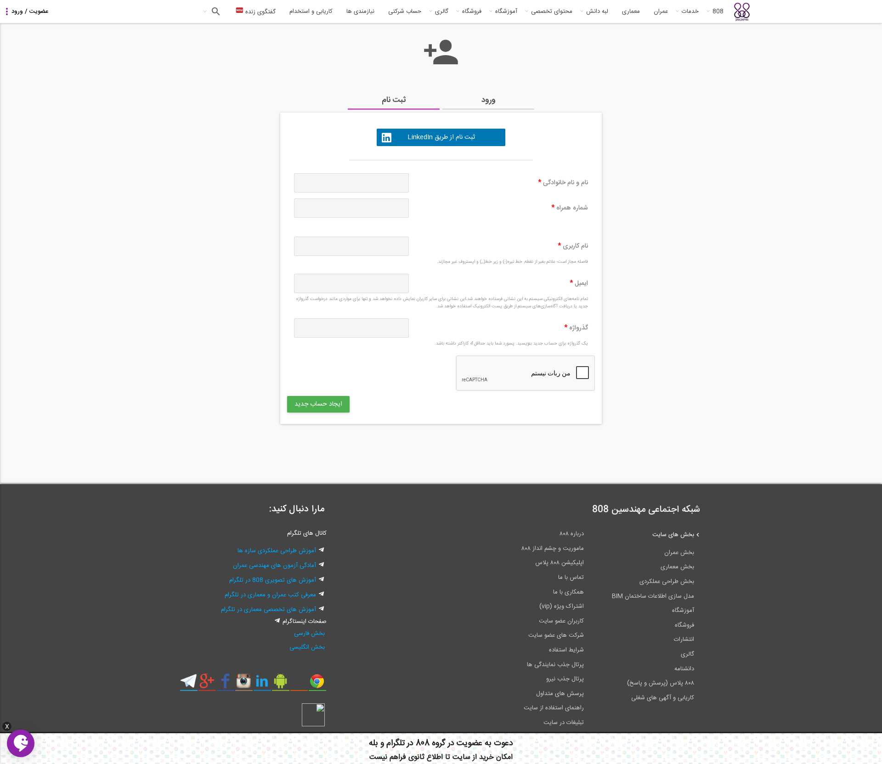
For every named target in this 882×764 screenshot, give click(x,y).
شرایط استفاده (566, 650)
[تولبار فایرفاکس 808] (298, 684)
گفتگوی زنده (259, 12)
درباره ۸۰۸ (572, 534)
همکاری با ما (568, 592)
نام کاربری (573, 246)
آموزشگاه (506, 11)
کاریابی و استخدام (311, 11)
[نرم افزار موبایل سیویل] (280, 684)
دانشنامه (684, 669)
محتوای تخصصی (551, 11)
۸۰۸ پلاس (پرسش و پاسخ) (660, 683)
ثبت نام (394, 100)
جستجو (214, 11)
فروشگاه (471, 11)
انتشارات (684, 639)
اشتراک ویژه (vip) (561, 606)
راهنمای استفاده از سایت (554, 708)
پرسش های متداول (560, 694)
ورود (488, 100)
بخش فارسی (309, 633)
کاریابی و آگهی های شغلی (662, 698)
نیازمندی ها (360, 11)
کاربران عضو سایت (561, 621)
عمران (661, 11)
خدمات (690, 11)
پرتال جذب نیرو (565, 679)
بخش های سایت (673, 535)
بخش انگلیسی (307, 647)
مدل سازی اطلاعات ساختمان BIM (653, 596)
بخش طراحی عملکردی (666, 582)
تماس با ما (571, 577)
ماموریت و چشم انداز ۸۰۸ (552, 548)
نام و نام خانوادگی (563, 182)
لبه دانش (597, 11)
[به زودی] (402, 450)
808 (718, 11)
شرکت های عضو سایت (556, 635)
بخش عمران (679, 553)
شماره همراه (569, 208)
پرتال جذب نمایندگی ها (555, 665)
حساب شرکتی (404, 11)
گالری (441, 11)
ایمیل (579, 283)
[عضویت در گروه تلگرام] (188, 684)
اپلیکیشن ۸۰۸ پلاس (559, 563)
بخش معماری (677, 567)
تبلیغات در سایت (563, 723)
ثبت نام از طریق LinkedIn (441, 137)
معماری (631, 11)
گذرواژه (576, 328)
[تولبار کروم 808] (317, 684)
